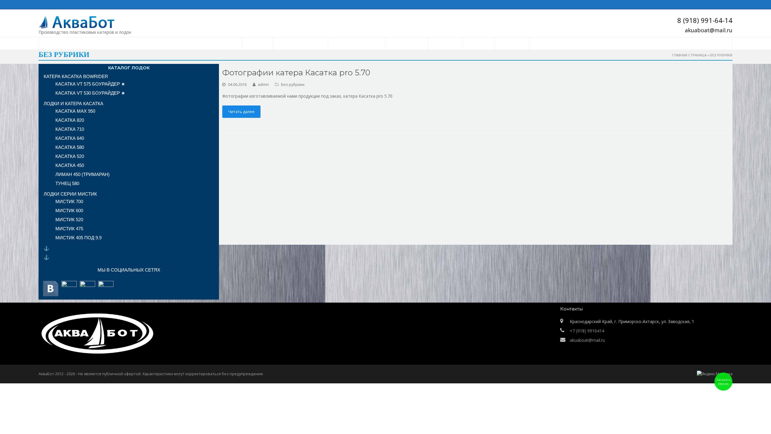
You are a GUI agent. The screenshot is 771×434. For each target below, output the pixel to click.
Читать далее (241, 111)
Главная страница (689, 55)
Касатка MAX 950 (75, 111)
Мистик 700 (69, 201)
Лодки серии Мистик (70, 194)
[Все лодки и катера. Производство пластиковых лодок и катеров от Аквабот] (96, 22)
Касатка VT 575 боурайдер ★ (90, 83)
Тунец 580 (67, 183)
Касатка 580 (69, 147)
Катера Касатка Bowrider (76, 76)
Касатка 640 (69, 138)
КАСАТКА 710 (69, 129)
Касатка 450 (69, 165)
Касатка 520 (69, 156)
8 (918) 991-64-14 (704, 20)
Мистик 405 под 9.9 (78, 237)
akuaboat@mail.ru (708, 30)
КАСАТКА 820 (69, 120)
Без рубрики (292, 84)
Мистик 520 (69, 219)
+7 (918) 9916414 (587, 331)
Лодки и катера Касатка (73, 103)
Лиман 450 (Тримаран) (82, 174)
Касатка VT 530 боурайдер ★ (90, 93)
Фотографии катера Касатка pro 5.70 (296, 72)
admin (263, 84)
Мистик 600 (69, 210)
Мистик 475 (69, 228)
